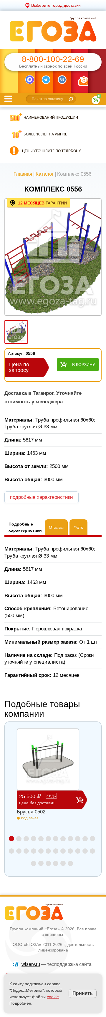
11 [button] (85, 838)
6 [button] (48, 838)
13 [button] (11, 851)
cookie (53, 996)
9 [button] (70, 838)
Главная (23, 174)
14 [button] (18, 851)
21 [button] (70, 851)
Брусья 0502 (31, 812)
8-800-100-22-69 (53, 59)
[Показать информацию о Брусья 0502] (48, 759)
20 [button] (63, 851)
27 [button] (48, 863)
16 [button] (33, 851)
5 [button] (41, 838)
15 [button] (26, 851)
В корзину (83, 364)
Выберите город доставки (56, 5)
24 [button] (92, 851)
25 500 (37, 799)
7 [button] (55, 838)
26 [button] (41, 863)
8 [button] (63, 838)
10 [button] (77, 838)
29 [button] (63, 863)
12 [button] (92, 838)
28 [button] (55, 863)
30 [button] (70, 863)
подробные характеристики (41, 497)
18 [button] (48, 851)
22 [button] (77, 851)
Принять (82, 993)
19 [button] (55, 851)
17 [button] (41, 851)
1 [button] (11, 838)
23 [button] (85, 851)
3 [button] (26, 838)
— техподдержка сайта (56, 964)
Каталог (45, 174)
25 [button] (33, 863)
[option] (53, 257)
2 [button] (18, 838)
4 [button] (33, 838)
